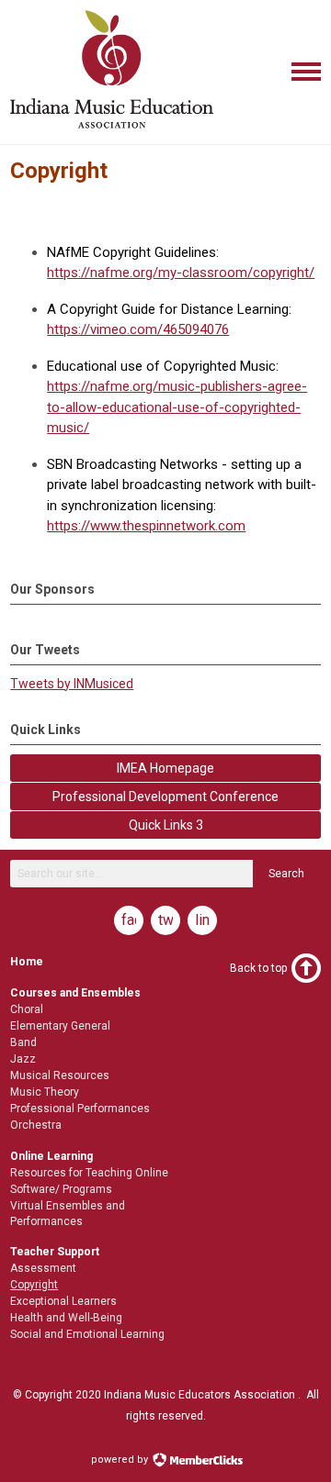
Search (286, 873)
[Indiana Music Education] (111, 129)
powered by (121, 1459)
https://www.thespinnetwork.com (146, 526)
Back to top (258, 968)
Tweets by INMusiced (71, 683)
